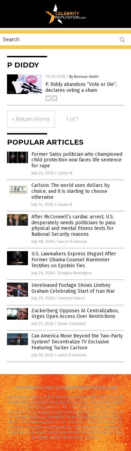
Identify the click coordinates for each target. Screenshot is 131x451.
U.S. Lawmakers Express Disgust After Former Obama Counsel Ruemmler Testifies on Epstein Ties (73, 260)
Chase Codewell (71, 323)
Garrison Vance (71, 298)
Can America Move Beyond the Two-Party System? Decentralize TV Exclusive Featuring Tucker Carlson (77, 342)
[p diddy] (65, 23)
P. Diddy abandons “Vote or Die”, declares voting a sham (81, 87)
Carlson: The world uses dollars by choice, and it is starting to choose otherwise (70, 191)
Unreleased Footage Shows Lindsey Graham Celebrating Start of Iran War (73, 288)
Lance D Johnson (72, 241)
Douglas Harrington (75, 273)
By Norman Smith (84, 76)
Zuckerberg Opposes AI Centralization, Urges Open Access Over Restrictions (75, 314)
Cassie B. (65, 173)
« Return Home (31, 119)
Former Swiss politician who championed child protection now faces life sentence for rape (76, 160)
